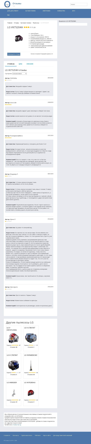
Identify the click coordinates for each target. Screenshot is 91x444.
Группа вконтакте (26, 435)
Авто (73, 11)
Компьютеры (61, 11)
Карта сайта (47, 435)
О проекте (7, 435)
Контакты (16, 435)
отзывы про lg (16, 425)
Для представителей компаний (62, 435)
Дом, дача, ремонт (12, 11)
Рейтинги (37, 435)
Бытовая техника (31, 11)
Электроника (46, 11)
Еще (8, 15)
